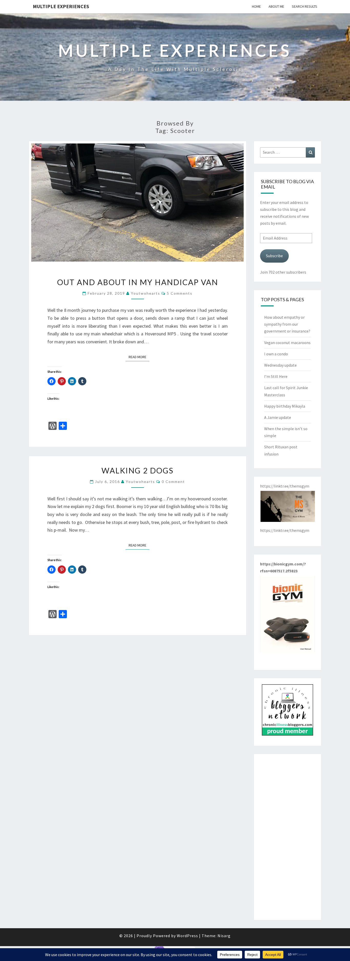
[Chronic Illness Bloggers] (287, 711)
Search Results (304, 6)
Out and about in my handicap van (137, 282)
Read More (139, 356)
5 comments (179, 293)
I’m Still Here (275, 376)
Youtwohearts (145, 293)
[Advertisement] (287, 837)
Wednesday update (280, 365)
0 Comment (173, 481)
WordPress (187, 935)
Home (256, 6)
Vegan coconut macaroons (287, 342)
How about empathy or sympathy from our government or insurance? (287, 324)
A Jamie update (277, 417)
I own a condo (276, 353)
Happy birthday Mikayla (284, 406)
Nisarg (224, 935)
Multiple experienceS (61, 6)
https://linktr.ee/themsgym (284, 530)
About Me (276, 6)
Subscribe (274, 255)
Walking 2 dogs (137, 470)
